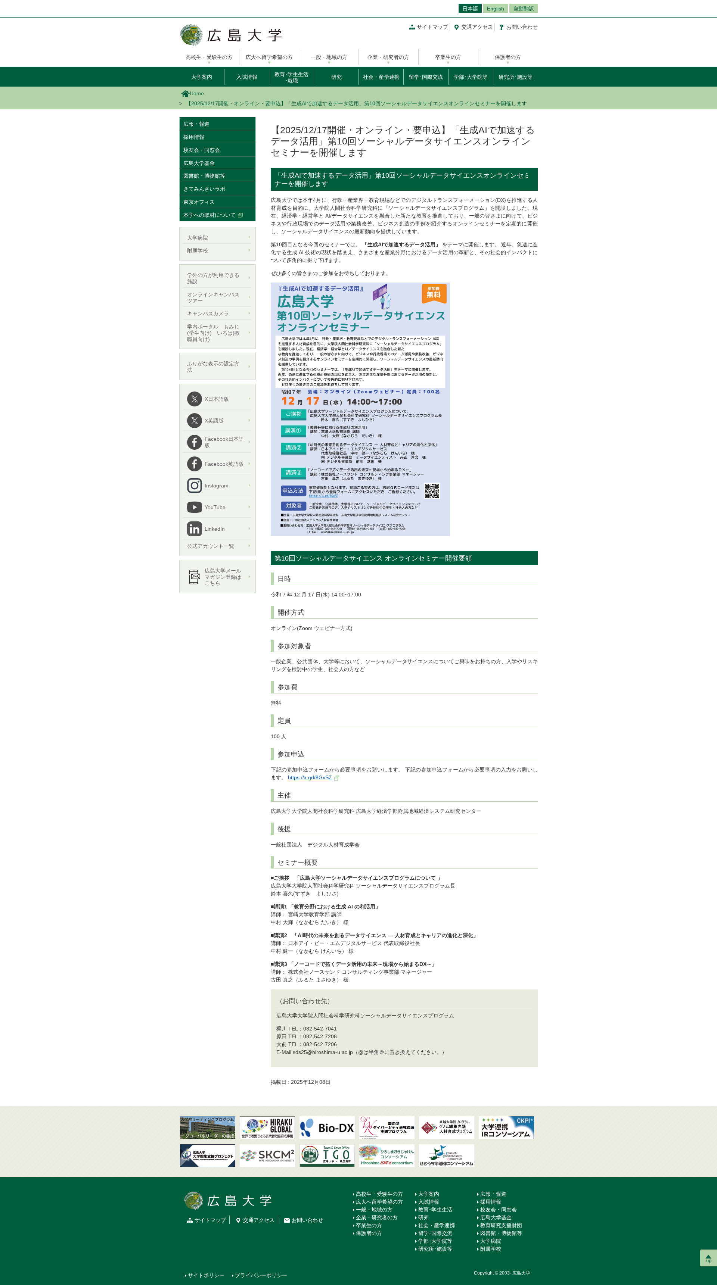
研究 (336, 77)
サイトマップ (432, 27)
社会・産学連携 (381, 77)
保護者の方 (508, 57)
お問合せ (522, 27)
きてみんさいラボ (204, 189)
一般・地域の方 (329, 57)
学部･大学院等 (471, 77)
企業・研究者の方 (388, 57)
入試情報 (246, 77)
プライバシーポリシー (261, 1275)
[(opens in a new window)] (327, 1128)
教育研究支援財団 (501, 1225)
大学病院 (490, 1241)
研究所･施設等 (516, 77)
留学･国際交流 (426, 77)
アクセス (477, 27)
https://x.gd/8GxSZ (310, 777)
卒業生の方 (448, 57)
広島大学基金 (199, 163)
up (708, 1260)
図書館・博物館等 (204, 176)
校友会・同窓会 (201, 150)
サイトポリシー (206, 1275)
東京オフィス (199, 202)
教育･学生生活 (435, 1210)
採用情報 (193, 137)
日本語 (470, 9)
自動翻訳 (523, 9)
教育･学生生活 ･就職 (291, 77)
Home (197, 93)
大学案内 (201, 77)
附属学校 (490, 1249)
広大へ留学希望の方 (269, 57)
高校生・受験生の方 (209, 57)
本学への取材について (209, 215)
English (495, 9)
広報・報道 (196, 124)
